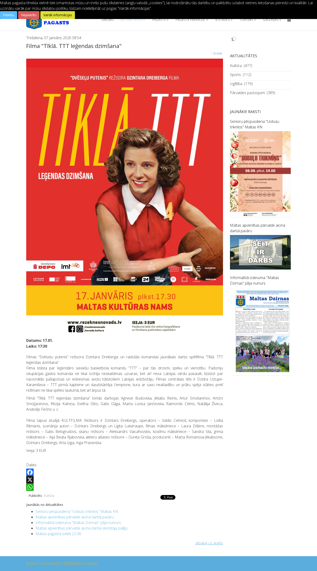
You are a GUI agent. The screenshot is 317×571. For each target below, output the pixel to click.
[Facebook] (124, 472)
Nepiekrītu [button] (28, 15)
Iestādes (222, 20)
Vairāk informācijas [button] (57, 15)
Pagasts (159, 20)
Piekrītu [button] (8, 15)
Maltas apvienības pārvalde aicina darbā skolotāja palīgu (82, 528)
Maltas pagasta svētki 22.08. (59, 533)
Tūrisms (246, 20)
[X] (124, 479)
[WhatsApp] (124, 487)
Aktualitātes (131, 20)
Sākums (107, 20)
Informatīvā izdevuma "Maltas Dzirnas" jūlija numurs (78, 522)
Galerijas (270, 20)
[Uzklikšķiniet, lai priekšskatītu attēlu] (124, 197)
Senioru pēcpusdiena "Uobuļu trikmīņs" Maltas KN (77, 511)
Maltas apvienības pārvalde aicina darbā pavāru (75, 517)
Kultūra (49, 495)
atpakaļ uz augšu (209, 543)
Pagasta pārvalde (190, 20)
